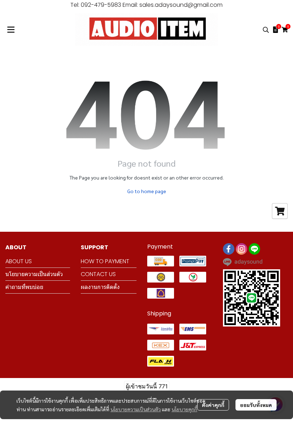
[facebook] (228, 249)
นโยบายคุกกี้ (184, 409)
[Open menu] (11, 30)
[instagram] (241, 249)
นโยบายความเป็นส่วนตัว (135, 409)
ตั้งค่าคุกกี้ (213, 405)
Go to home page (146, 191)
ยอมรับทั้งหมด (256, 405)
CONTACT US (98, 274)
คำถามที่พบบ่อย (24, 287)
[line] (254, 249)
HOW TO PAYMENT (105, 261)
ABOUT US (18, 261)
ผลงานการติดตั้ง (100, 287)
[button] (266, 30)
